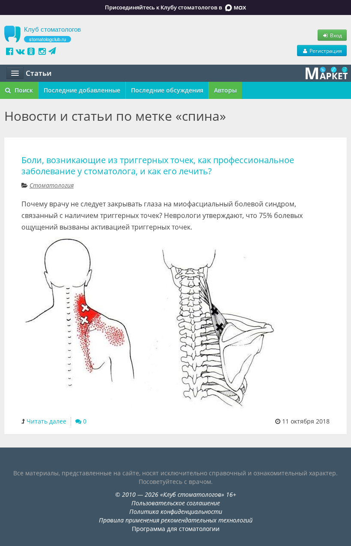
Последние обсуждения (167, 90)
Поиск (23, 90)
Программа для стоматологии (176, 529)
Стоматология (52, 185)
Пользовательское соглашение (175, 503)
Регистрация (325, 50)
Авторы (225, 90)
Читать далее (46, 421)
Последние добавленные (82, 90)
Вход (335, 35)
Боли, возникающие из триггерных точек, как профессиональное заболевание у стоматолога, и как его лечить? (157, 165)
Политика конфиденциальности (175, 511)
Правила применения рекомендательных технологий (176, 520)
